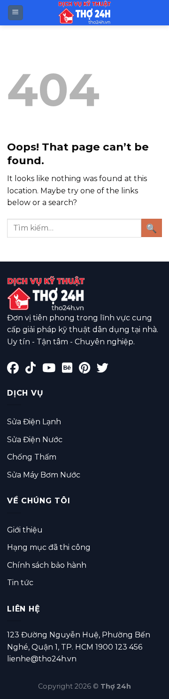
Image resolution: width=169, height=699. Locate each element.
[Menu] (15, 13)
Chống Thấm (31, 457)
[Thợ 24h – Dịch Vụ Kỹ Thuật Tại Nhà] (84, 12)
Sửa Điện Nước (34, 439)
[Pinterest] (88, 369)
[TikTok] (33, 369)
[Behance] (70, 369)
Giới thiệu (25, 529)
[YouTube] (52, 369)
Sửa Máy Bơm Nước (43, 474)
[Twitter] (105, 369)
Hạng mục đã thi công (49, 547)
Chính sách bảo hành (46, 565)
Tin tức (20, 582)
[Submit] (151, 228)
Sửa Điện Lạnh (34, 421)
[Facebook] (16, 369)
